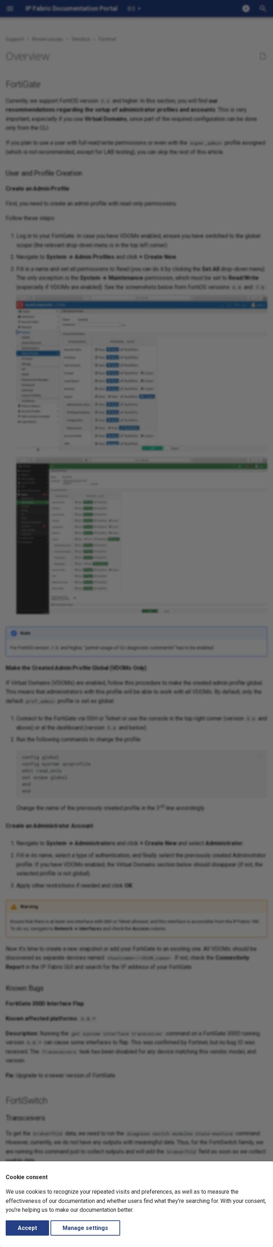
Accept (27, 1228)
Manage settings (85, 1228)
